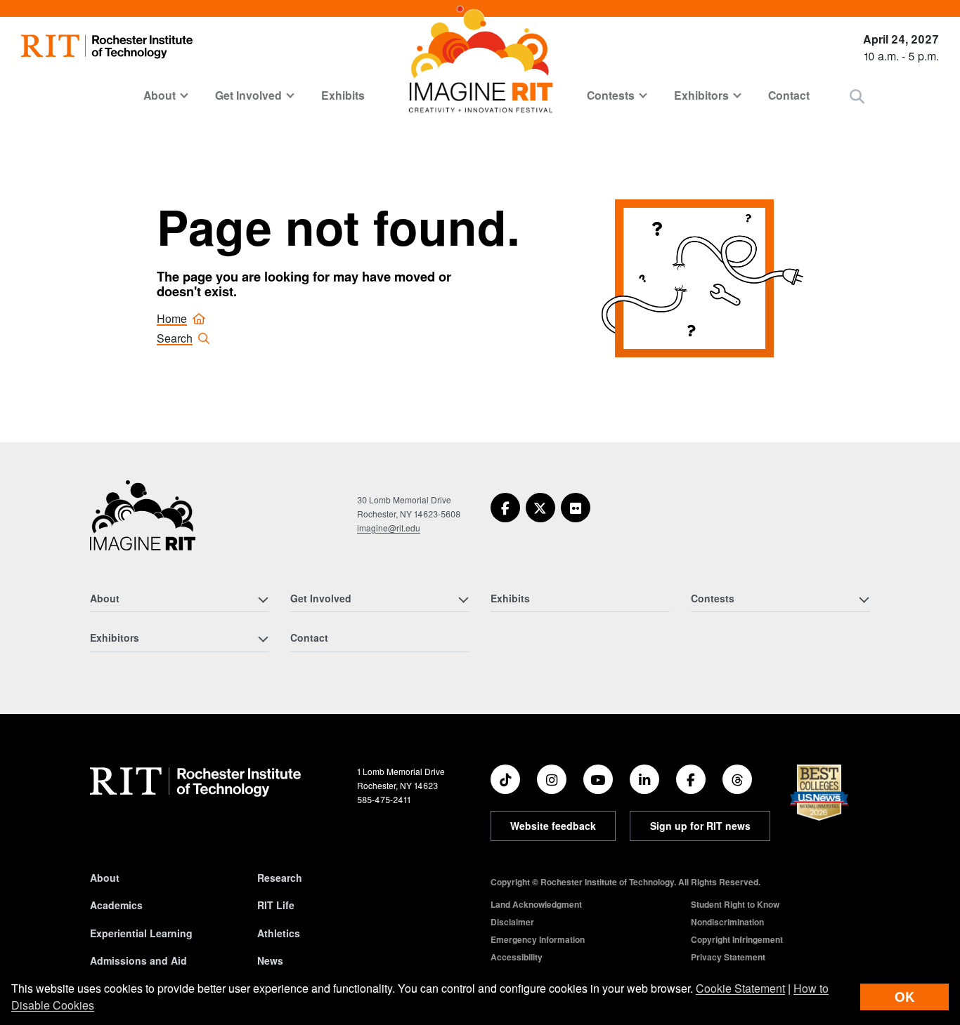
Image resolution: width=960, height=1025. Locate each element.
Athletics (278, 933)
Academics (116, 905)
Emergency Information (538, 939)
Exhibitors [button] (701, 95)
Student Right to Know (735, 904)
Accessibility (517, 957)
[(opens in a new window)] (505, 507)
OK (904, 996)
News (270, 960)
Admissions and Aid (138, 960)
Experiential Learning (141, 933)
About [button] (159, 95)
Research (279, 878)
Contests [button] (611, 95)
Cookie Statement (740, 988)
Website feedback (553, 826)
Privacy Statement (728, 957)
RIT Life (275, 905)
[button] (857, 95)
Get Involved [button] (248, 95)
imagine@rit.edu (388, 528)
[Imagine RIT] (142, 521)
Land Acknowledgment (536, 904)
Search (175, 338)
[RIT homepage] (107, 46)
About (104, 878)
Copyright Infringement (737, 939)
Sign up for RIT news (700, 826)
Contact (789, 95)
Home (172, 318)
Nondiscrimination (727, 921)
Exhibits (343, 95)
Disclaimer (512, 921)
